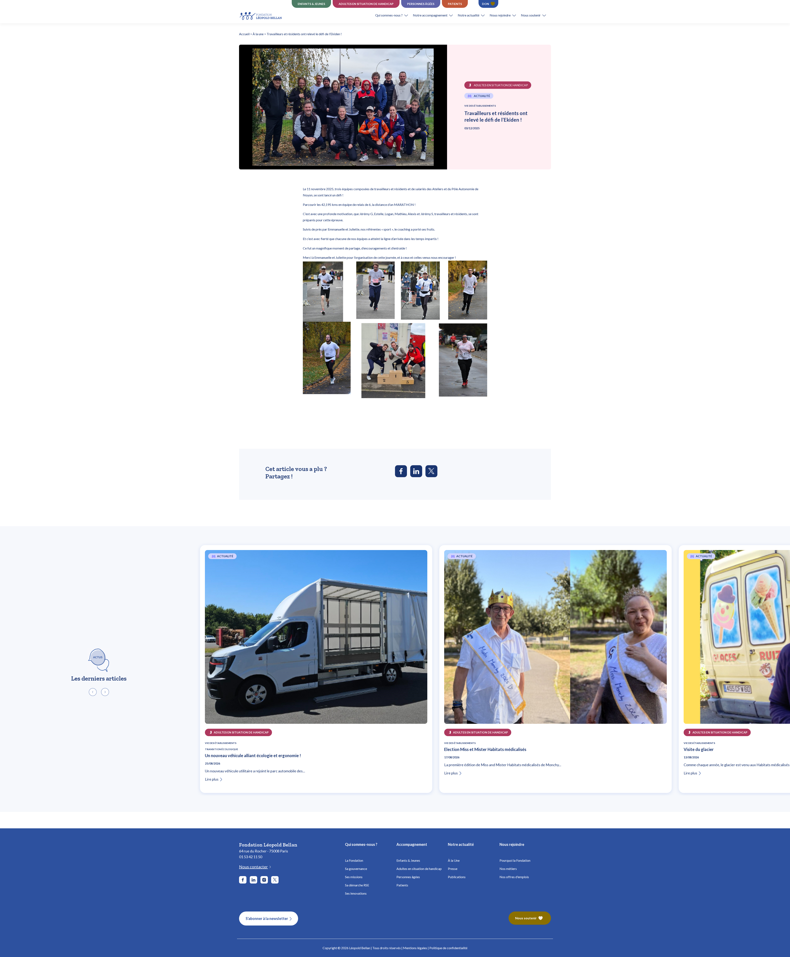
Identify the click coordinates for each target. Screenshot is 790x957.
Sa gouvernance (356, 869)
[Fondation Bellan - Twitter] (275, 880)
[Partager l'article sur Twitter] (431, 471)
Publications (457, 877)
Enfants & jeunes (311, 4)
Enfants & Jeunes (408, 860)
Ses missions (353, 877)
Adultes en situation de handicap (419, 869)
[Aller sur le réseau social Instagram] (264, 880)
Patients (455, 4)
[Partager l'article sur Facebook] (401, 471)
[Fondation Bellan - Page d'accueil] (261, 15)
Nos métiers (508, 869)
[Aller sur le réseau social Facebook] (242, 880)
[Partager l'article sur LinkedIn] (416, 471)
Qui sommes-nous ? (389, 15)
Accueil (244, 34)
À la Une (454, 860)
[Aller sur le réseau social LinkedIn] (253, 880)
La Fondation (354, 860)
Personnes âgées (420, 4)
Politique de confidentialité (448, 948)
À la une (258, 34)
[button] (394, 15)
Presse (452, 869)
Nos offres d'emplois (514, 877)
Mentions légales (415, 948)
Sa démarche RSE (357, 885)
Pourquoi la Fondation (515, 860)
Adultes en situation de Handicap (366, 4)
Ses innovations (356, 893)
